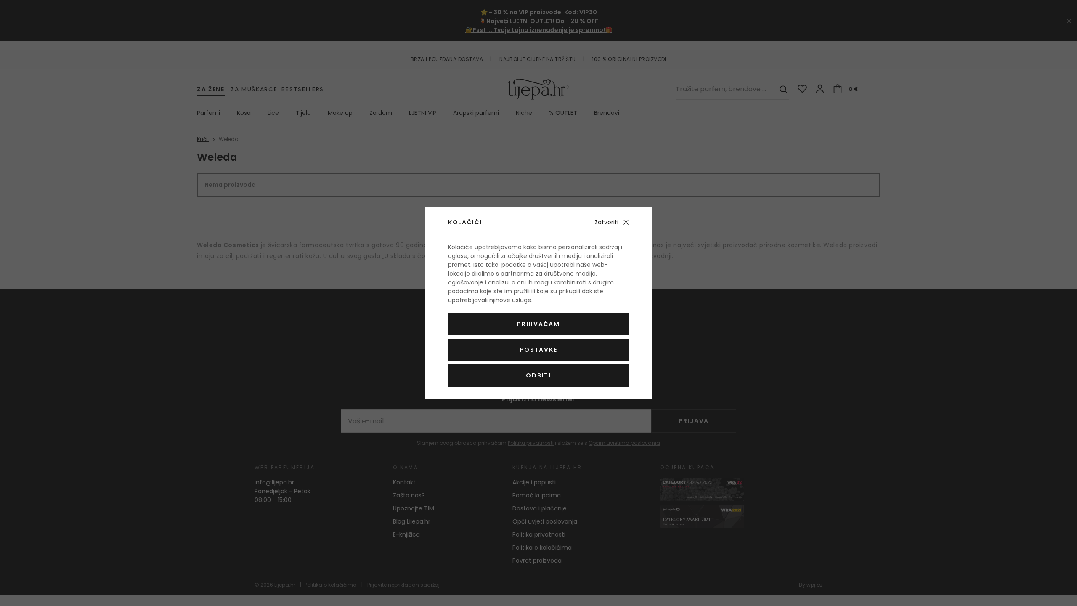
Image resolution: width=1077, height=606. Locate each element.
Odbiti (538, 375)
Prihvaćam (538, 324)
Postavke (538, 350)
